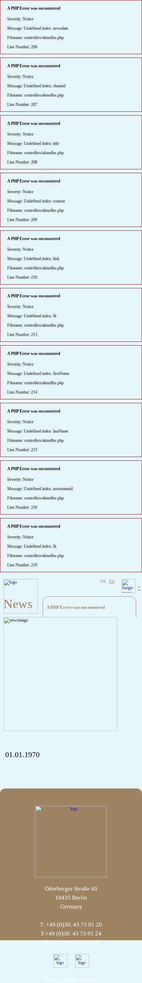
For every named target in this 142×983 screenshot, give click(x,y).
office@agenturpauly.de (71, 942)
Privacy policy (60, 979)
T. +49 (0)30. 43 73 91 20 (71, 924)
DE (103, 581)
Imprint (91, 979)
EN (112, 581)
